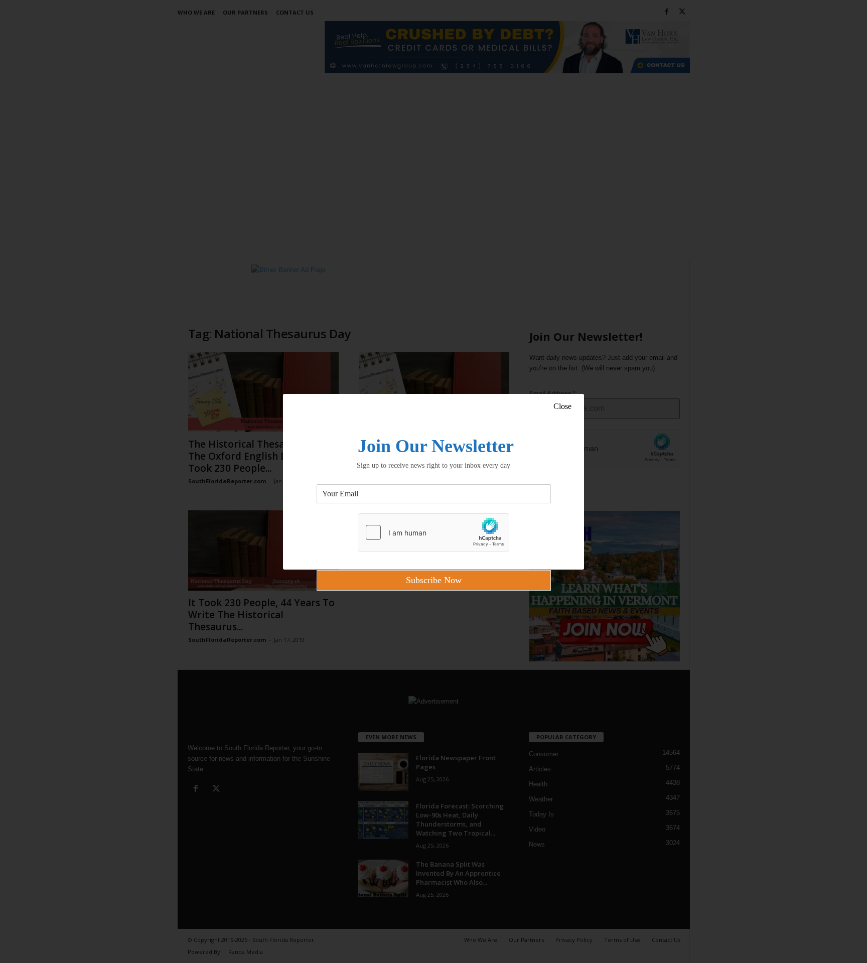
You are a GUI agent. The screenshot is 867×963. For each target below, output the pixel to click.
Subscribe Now (434, 580)
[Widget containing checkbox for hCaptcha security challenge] (433, 532)
